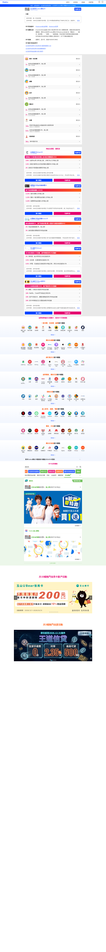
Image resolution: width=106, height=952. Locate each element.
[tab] (30, 476)
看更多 (78, 58)
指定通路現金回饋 (30, 475)
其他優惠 (67, 475)
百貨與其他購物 (34, 471)
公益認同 (53, 475)
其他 (78, 471)
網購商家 (60, 475)
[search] (102, 2)
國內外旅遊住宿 (69, 471)
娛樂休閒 (59, 471)
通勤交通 (51, 471)
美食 (48, 475)
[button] (53, 64)
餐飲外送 (44, 471)
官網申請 (78, 9)
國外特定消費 (41, 475)
